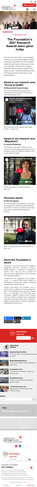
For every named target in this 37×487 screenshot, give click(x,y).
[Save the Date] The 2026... (18, 352)
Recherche (24, 411)
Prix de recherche (14, 411)
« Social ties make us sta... (18, 386)
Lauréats (5, 411)
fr (31, 1)
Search (34, 399)
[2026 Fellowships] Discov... (19, 361)
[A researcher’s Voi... (16, 369)
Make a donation (29, 5)
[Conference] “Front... (17, 378)
